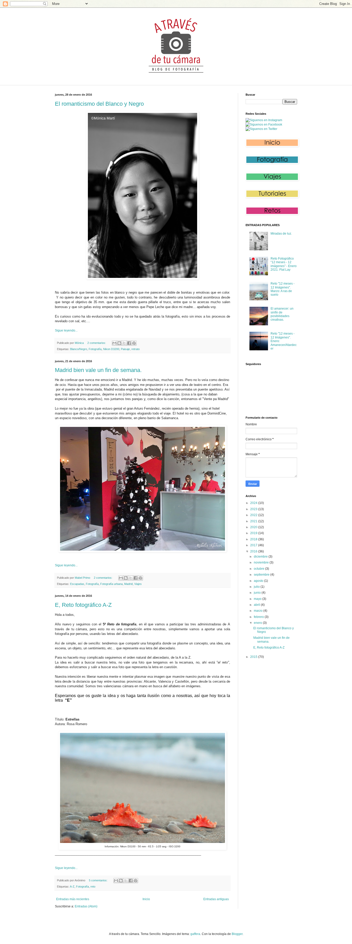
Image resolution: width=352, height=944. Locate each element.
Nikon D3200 (111, 349)
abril (257, 605)
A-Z (72, 886)
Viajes (138, 583)
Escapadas (77, 583)
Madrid (128, 583)
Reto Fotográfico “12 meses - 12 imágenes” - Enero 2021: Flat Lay (284, 264)
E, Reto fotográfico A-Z (83, 605)
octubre (259, 568)
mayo (258, 599)
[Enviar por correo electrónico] (114, 343)
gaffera (195, 934)
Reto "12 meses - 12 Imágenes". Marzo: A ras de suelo (283, 289)
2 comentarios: (97, 342)
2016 (254, 551)
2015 (254, 657)
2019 (254, 533)
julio (257, 587)
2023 (254, 509)
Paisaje (125, 349)
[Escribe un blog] (119, 343)
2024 (254, 503)
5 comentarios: (98, 880)
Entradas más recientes (72, 899)
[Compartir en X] (124, 343)
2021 (254, 521)
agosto (259, 581)
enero (258, 623)
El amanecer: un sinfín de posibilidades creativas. (282, 314)
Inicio (146, 899)
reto (92, 886)
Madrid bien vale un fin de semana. (98, 370)
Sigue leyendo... (66, 330)
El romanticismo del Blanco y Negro (99, 104)
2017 (254, 545)
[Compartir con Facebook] (129, 343)
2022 (254, 515)
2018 (254, 539)
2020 (254, 527)
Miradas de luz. (281, 233)
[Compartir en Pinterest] (134, 343)
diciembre (261, 556)
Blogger (237, 934)
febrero (259, 617)
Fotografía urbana (111, 583)
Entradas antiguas (216, 899)
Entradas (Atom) (86, 906)
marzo (258, 610)
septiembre (262, 574)
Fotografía (95, 349)
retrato (135, 349)
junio (258, 592)
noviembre (262, 562)
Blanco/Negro (78, 349)
